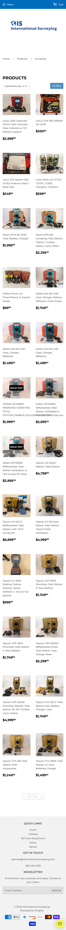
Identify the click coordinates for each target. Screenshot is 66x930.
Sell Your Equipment (33, 838)
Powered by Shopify (31, 910)
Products (22, 58)
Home (6, 58)
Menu (10, 4)
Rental (33, 846)
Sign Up (56, 890)
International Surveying (36, 906)
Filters (56, 86)
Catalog (33, 834)
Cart (60, 4)
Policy (33, 842)
